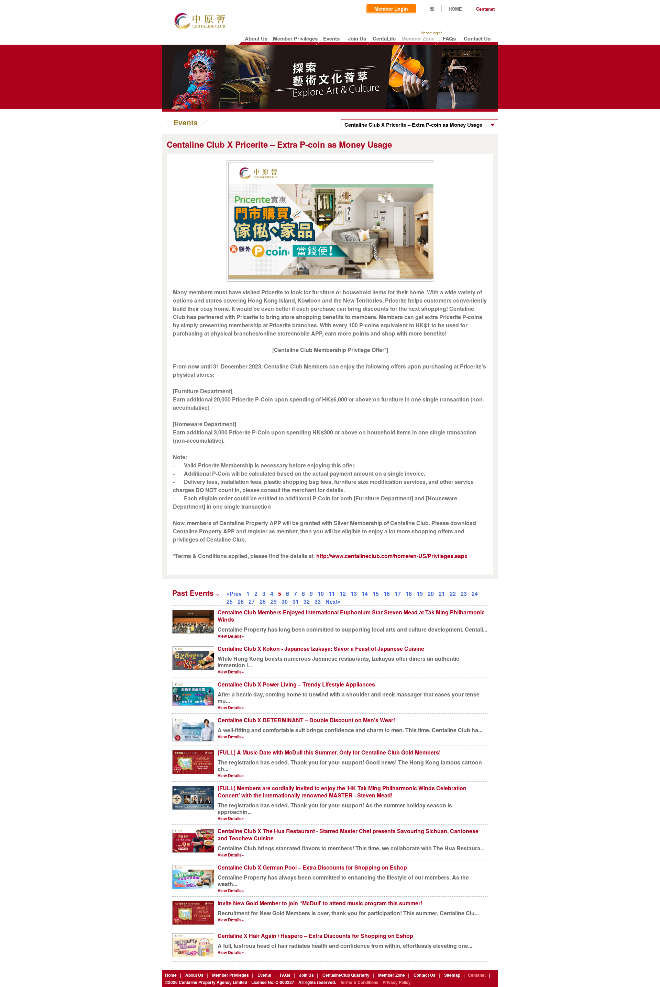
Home (171, 975)
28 (263, 601)
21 (442, 594)
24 (475, 594)
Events (264, 975)
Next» (333, 601)
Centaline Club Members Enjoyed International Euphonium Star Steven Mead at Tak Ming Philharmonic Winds (351, 615)
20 (431, 594)
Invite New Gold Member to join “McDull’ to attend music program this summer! (320, 903)
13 (354, 594)
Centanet (485, 9)
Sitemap (452, 975)
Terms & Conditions (359, 982)
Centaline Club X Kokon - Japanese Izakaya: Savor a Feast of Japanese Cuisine (321, 649)
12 (343, 594)
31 (296, 601)
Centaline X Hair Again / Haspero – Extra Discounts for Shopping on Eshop (315, 936)
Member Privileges (230, 975)
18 (409, 594)
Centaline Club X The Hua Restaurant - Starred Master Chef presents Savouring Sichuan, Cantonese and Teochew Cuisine (348, 834)
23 (464, 594)
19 (420, 594)
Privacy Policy (397, 982)
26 (241, 601)
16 (387, 594)
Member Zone (391, 975)
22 (453, 594)
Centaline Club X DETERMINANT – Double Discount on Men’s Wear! (306, 720)
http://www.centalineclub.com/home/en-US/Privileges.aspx (392, 556)
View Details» (231, 636)
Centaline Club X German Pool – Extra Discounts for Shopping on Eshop (312, 867)
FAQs (285, 975)
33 (318, 601)
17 (398, 594)
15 (376, 594)
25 (230, 601)
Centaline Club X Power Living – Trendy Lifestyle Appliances (296, 684)
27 (252, 601)
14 (365, 594)
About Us (194, 975)
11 (332, 594)
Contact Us (425, 975)
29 (274, 601)
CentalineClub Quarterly (346, 975)
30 (285, 601)
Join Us (306, 975)
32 (307, 601)
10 (321, 594)
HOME (455, 9)
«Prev (234, 594)
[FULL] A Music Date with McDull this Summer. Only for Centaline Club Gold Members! (329, 752)
